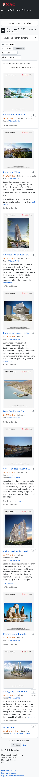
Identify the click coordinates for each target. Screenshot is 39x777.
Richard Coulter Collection (19, 734)
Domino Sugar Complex (15, 634)
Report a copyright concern (12, 776)
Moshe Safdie (14, 121)
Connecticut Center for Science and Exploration (16, 333)
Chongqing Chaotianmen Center (16, 691)
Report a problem (8, 773)
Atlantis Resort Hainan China (16, 114)
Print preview (9, 44)
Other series (9, 727)
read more (7, 283)
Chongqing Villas (11, 172)
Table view (20, 49)
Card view (8, 49)
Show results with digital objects (23, 67)
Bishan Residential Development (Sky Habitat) (16, 551)
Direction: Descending (10, 57)
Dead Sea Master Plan (14, 411)
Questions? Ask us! (8, 770)
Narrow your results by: (19, 23)
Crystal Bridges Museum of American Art (16, 468)
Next (24, 745)
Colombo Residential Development (16, 254)
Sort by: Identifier (8, 53)
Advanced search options (15, 37)
